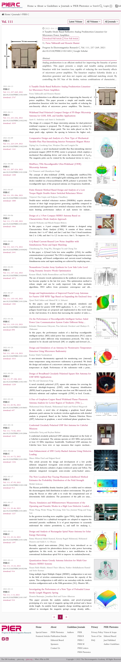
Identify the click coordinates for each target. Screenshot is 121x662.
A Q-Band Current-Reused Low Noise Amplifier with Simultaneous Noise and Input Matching (54, 243)
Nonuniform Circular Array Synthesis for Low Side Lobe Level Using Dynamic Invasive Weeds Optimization (58, 269)
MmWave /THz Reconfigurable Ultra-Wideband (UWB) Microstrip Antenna (55, 166)
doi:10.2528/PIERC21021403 (15, 382)
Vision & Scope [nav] (110, 632)
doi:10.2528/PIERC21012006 (15, 433)
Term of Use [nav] (96, 636)
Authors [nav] (70, 632)
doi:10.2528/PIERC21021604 (57, 51)
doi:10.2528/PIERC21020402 (15, 275)
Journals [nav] (65, 6)
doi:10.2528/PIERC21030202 (15, 249)
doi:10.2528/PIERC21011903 (15, 459)
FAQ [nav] (93, 640)
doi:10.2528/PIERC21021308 (15, 485)
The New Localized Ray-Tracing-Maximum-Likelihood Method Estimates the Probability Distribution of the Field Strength (58, 478)
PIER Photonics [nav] (81, 6)
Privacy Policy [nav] (97, 632)
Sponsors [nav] (54, 644)
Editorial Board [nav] (57, 640)
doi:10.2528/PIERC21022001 (15, 198)
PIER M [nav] (81, 644)
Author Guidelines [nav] (111, 644)
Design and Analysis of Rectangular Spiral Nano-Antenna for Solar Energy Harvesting (60, 533)
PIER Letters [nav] (83, 648)
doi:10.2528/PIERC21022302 (15, 120)
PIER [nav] (80, 632)
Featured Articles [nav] (43, 636)
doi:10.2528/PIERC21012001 (15, 224)
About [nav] (40, 6)
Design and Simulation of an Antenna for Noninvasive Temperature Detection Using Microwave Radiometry (60, 349)
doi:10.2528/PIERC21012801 (15, 511)
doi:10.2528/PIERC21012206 (15, 301)
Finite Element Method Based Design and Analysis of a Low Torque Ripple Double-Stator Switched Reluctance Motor (57, 191)
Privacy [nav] (94, 627)
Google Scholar (80, 51)
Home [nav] (30, 6)
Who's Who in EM (42, 659)
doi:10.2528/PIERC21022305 (15, 146)
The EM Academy (8, 659)
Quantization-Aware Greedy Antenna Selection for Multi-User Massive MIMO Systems (58, 562)
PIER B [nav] (81, 636)
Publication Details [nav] (58, 636)
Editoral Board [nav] (110, 636)
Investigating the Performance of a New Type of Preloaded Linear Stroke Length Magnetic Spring (59, 591)
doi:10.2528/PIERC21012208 (15, 172)
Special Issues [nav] (41, 632)
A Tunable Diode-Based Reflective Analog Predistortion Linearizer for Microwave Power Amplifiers (74, 33)
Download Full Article (52, 39)
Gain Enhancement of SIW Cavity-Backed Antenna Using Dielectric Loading (60, 453)
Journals (16, 15)
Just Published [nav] (110, 640)
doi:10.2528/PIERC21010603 (15, 407)
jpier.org (29, 659)
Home (7, 15)
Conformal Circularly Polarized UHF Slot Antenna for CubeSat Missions (58, 427)
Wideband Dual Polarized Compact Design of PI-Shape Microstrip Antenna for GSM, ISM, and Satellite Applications (60, 114)
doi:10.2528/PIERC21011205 (15, 356)
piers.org (20, 659)
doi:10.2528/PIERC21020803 (15, 327)
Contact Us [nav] (55, 648)
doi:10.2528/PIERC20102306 (15, 568)
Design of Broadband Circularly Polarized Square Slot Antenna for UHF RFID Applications (60, 375)
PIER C (25, 15)
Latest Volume (75, 22)
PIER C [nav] (81, 640)
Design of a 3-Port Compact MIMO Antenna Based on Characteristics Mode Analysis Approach (54, 217)
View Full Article (71, 39)
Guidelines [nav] (52, 6)
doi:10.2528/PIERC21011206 (15, 540)
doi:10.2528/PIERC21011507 (15, 597)
